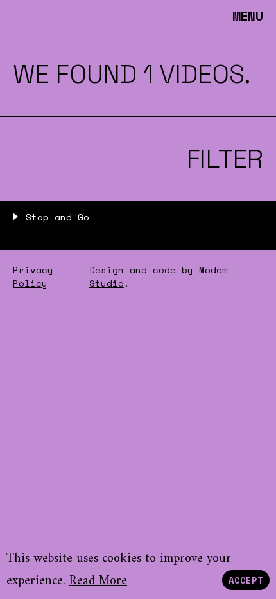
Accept (246, 580)
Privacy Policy (33, 276)
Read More (98, 581)
